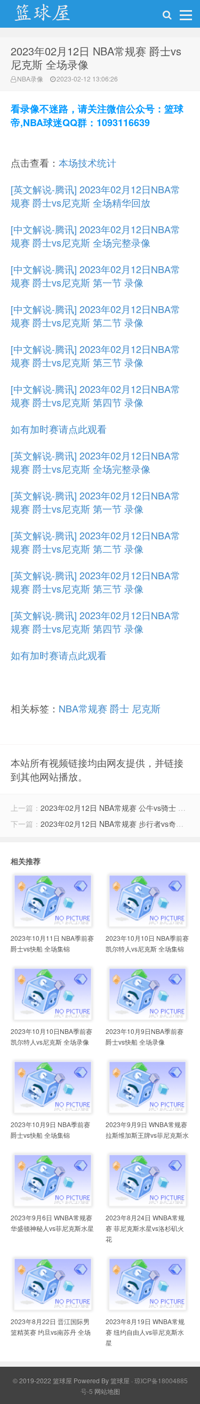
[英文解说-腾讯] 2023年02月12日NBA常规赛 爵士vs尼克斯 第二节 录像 (95, 541)
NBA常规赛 (83, 708)
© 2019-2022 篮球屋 (42, 1380)
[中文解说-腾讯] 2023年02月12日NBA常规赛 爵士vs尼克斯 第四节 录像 (95, 395)
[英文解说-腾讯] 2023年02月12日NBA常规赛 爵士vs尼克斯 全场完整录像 (95, 461)
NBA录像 (30, 78)
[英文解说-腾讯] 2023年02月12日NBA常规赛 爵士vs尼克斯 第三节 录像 (95, 581)
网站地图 (107, 1390)
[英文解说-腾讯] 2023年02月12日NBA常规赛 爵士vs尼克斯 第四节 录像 (95, 621)
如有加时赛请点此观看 (59, 429)
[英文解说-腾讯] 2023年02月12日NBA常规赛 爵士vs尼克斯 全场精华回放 (95, 195)
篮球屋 (120, 1380)
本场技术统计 (87, 162)
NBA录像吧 (53, 16)
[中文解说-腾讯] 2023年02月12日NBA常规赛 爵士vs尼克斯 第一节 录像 (95, 275)
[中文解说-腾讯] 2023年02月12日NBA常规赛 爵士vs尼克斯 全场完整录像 (95, 235)
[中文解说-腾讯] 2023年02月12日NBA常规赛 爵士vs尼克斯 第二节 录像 (95, 315)
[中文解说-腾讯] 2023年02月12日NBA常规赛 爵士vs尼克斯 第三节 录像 (95, 355)
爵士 (119, 708)
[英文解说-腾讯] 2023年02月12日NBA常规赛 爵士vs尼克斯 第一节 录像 (95, 501)
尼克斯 (146, 708)
